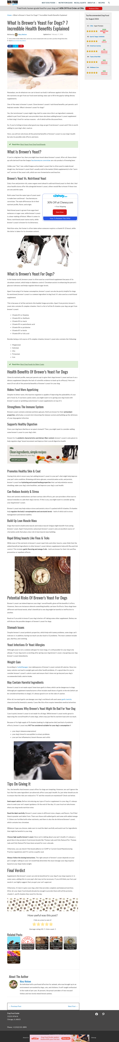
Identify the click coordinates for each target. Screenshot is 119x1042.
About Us (26, 1037)
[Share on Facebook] (10, 46)
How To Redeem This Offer (60, 218)
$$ (104, 51)
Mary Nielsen (22, 34)
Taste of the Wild (95, 56)
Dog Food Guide (13, 1013)
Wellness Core (94, 67)
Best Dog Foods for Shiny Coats (32, 364)
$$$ (104, 41)
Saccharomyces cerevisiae (41, 160)
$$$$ (104, 31)
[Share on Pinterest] (21, 46)
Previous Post (15, 1006)
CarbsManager (22, 667)
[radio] (34, 924)
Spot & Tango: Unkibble (97, 36)
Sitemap (93, 1037)
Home (9, 15)
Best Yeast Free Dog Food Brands (32, 144)
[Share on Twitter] (15, 46)
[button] (109, 3)
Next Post (73, 1006)
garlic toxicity (67, 699)
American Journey (95, 46)
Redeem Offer (94, 8)
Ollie (91, 26)
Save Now (60, 212)
